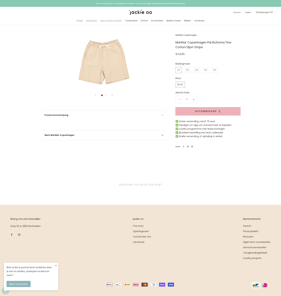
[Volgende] (112, 95)
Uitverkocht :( (208, 111)
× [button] (56, 265)
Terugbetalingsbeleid (255, 252)
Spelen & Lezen (173, 20)
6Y (214, 70)
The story (138, 226)
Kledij (80, 20)
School (144, 20)
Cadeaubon (131, 20)
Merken (187, 20)
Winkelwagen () (264, 12)
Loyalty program (252, 258)
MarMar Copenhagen (186, 35)
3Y (187, 70)
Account (237, 12)
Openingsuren (141, 231)
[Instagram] (19, 234)
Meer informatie (18, 284)
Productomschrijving (56, 115)
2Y (178, 70)
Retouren (248, 236)
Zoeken (248, 12)
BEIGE (180, 84)
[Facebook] (184, 147)
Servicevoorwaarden (254, 247)
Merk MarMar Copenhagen (59, 135)
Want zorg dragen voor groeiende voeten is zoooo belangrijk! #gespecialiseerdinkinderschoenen (140, 3)
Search (247, 226)
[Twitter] (188, 147)
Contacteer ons (142, 236)
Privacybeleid (250, 231)
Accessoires (157, 20)
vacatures (199, 20)
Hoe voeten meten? (111, 20)
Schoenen (91, 20)
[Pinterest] (192, 147)
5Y (205, 70)
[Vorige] (95, 95)
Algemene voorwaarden (256, 242)
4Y (196, 70)
